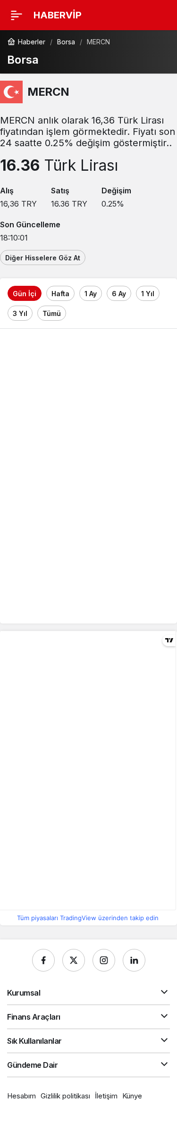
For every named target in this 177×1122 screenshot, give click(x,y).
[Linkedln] (134, 960)
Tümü (51, 313)
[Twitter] (73, 960)
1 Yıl (147, 294)
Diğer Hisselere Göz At (42, 258)
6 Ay (119, 294)
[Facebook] (43, 960)
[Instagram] (104, 960)
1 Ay (90, 294)
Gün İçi (24, 294)
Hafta (60, 294)
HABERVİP (58, 15)
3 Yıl (20, 313)
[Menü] (16, 15)
